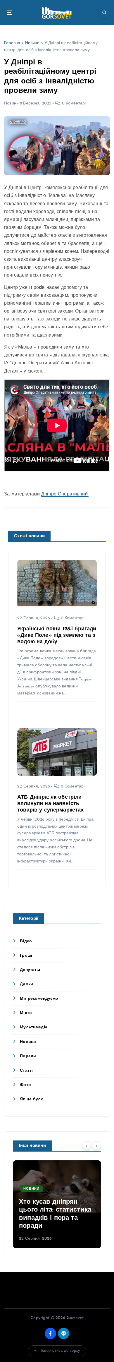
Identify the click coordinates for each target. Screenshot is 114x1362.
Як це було (31, 1099)
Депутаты (30, 970)
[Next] (96, 1145)
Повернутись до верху (59, 1351)
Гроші (26, 955)
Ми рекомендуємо (39, 998)
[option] (57, 1204)
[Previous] (86, 1145)
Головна (12, 43)
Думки (26, 984)
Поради (28, 1056)
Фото (25, 1085)
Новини (32, 43)
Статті (26, 1070)
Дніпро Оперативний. (65, 494)
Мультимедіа (33, 1027)
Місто (26, 1013)
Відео (26, 941)
